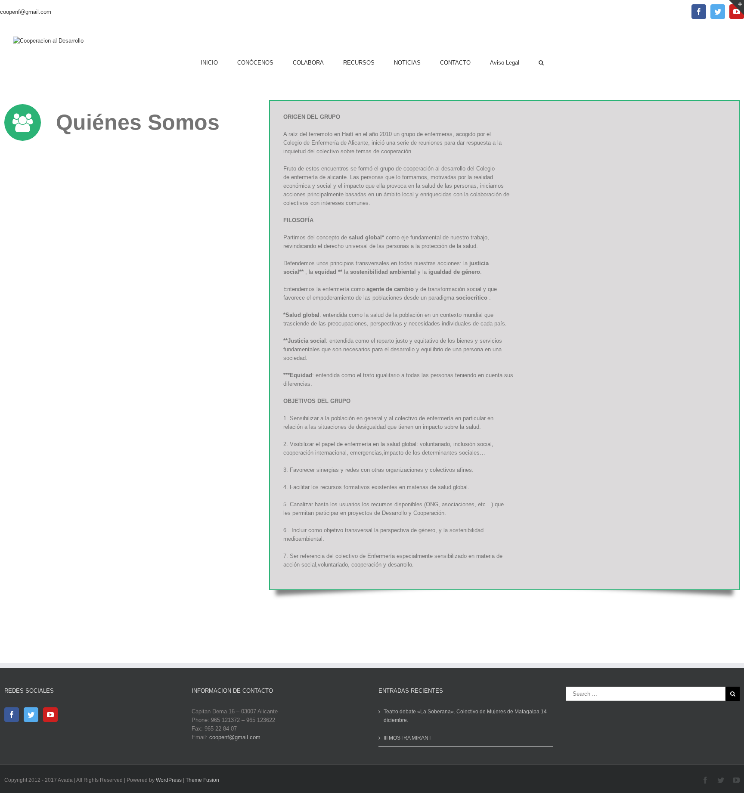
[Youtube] (50, 714)
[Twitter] (31, 714)
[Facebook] (11, 714)
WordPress (169, 780)
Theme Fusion (202, 780)
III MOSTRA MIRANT (407, 738)
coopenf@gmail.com (25, 12)
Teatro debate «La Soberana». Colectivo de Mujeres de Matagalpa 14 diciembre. (465, 716)
